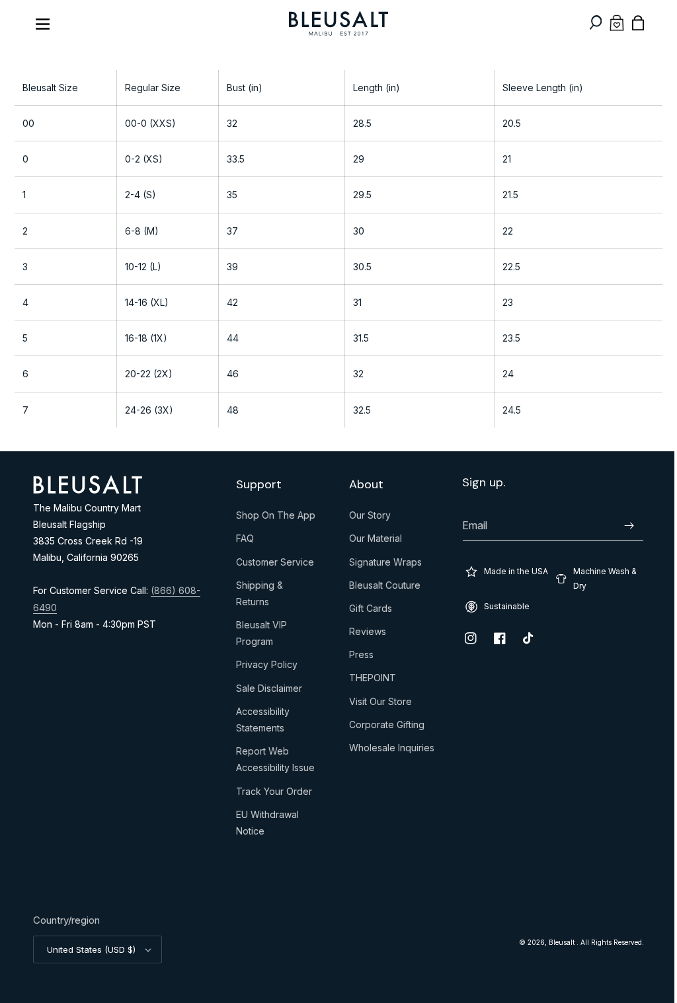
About (361, 484)
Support (255, 484)
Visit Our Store (375, 704)
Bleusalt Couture (380, 588)
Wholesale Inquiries (387, 750)
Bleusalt (553, 942)
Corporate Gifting (382, 727)
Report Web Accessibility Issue (272, 762)
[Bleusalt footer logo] (87, 489)
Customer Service (272, 565)
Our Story (365, 518)
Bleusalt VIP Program (258, 636)
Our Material (370, 541)
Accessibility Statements (259, 722)
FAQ (242, 541)
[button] (586, 23)
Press (356, 657)
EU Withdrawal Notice (264, 825)
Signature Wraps (380, 565)
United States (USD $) (91, 949)
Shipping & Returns (256, 596)
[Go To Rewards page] (607, 23)
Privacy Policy (263, 667)
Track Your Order (271, 794)
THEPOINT (367, 680)
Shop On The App (272, 518)
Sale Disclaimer (266, 691)
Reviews (362, 634)
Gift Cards (365, 611)
